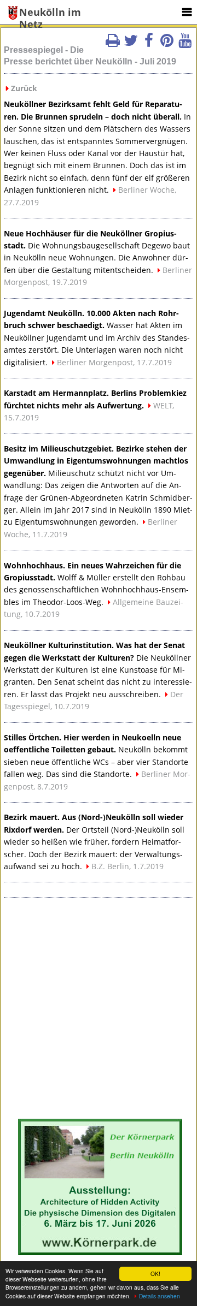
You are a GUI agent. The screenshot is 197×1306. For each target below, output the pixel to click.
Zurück (24, 88)
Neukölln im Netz (50, 13)
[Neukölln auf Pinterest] (167, 44)
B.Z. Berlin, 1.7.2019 (127, 866)
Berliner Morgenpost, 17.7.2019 (114, 362)
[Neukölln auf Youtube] (185, 44)
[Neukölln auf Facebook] (149, 44)
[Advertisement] (98, 1009)
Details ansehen (159, 1296)
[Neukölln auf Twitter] (131, 44)
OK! (155, 1273)
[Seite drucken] (113, 44)
